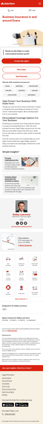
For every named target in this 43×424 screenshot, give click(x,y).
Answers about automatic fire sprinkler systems (12, 179)
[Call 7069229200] (17, 223)
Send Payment (21, 76)
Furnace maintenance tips (11, 159)
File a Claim (21, 70)
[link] (11, 3)
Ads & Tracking (6, 378)
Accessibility (5, 383)
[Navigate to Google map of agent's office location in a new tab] (25, 223)
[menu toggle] (39, 3)
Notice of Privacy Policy (9, 389)
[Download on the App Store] (8, 405)
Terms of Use (6, 386)
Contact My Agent (21, 61)
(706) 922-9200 (12, 331)
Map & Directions (26, 245)
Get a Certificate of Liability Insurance (21, 226)
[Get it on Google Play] (21, 405)
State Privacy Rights (8, 392)
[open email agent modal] (21, 223)
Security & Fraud (7, 381)
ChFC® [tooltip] (21, 219)
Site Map (4, 395)
